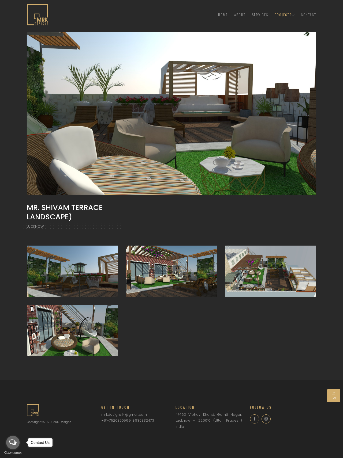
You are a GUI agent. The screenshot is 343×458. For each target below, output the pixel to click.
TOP (334, 397)
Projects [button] (283, 14)
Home (223, 14)
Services (260, 14)
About (239, 14)
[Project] (72, 271)
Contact (308, 14)
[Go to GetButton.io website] (12, 452)
